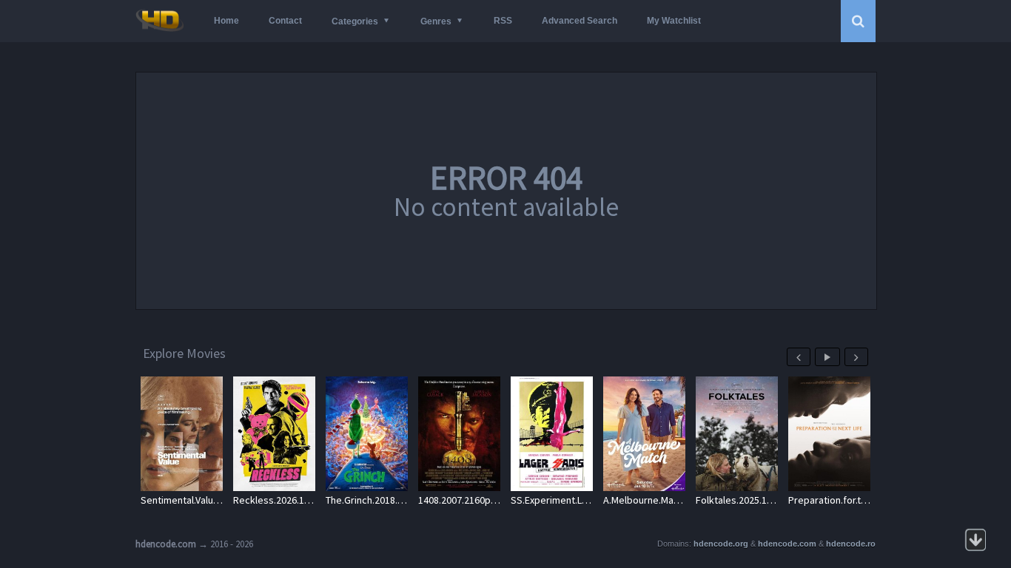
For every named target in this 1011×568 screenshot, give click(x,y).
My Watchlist (674, 21)
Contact (285, 21)
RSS (503, 21)
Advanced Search (579, 21)
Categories (355, 21)
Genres (435, 21)
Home (226, 21)
